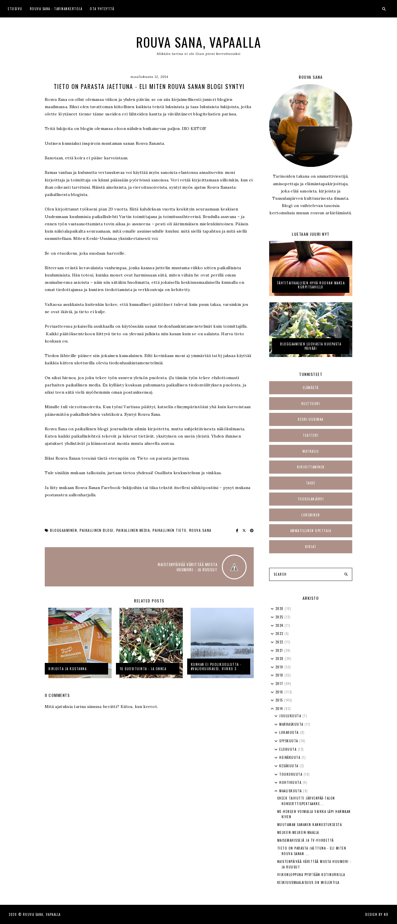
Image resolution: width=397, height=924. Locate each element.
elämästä (311, 387)
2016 (280, 692)
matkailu (311, 451)
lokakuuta (289, 732)
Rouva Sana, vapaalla (198, 42)
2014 (280, 708)
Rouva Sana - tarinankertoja (56, 8)
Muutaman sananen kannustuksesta (309, 824)
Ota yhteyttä (102, 8)
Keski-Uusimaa (310, 419)
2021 (280, 650)
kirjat (310, 546)
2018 (280, 675)
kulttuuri (310, 403)
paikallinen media (133, 530)
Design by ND (376, 914)
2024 (280, 625)
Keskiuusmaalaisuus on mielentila (308, 882)
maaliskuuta (291, 791)
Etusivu (15, 8)
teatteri (311, 435)
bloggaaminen (63, 530)
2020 (280, 658)
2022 (280, 642)
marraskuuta (292, 724)
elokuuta (288, 749)
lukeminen (310, 515)
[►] (272, 609)
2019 (280, 667)
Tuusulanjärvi (311, 499)
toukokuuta (291, 774)
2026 (280, 608)
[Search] (346, 574)
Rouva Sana (200, 530)
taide (311, 483)
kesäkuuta (289, 766)
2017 (280, 683)
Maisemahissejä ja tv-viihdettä (305, 840)
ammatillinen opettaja (310, 530)
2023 (280, 633)
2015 (280, 700)
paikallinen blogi (97, 530)
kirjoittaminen (311, 467)
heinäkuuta (290, 757)
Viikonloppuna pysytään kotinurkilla (311, 874)
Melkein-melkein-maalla (298, 832)
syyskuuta (289, 741)
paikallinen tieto (170, 530)
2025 (280, 617)
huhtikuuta (291, 782)
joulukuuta (291, 715)
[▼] (272, 709)
